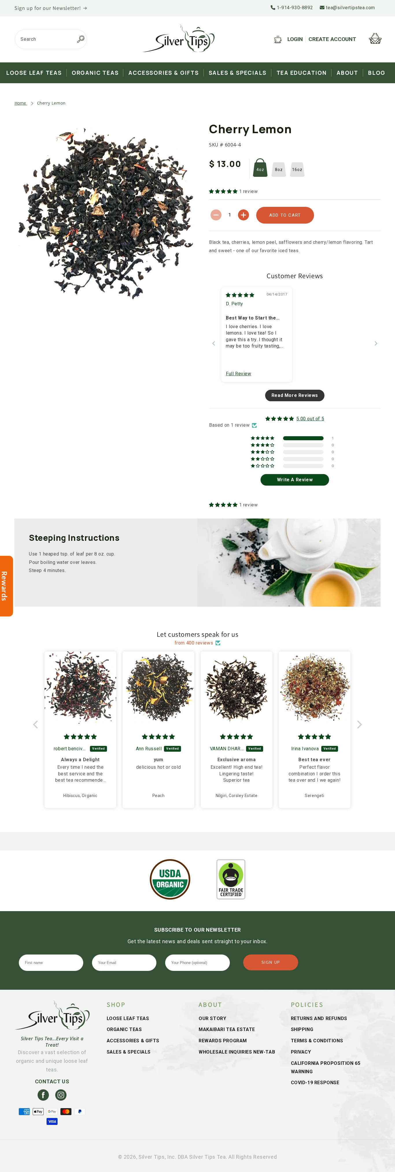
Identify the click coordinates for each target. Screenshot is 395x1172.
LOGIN (295, 39)
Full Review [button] (238, 373)
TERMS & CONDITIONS (317, 1040)
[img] (240, 295)
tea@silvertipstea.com (350, 7)
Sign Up (270, 962)
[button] (224, 191)
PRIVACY (301, 1052)
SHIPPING (302, 1029)
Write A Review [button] (295, 479)
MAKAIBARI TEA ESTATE (227, 1029)
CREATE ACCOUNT (332, 39)
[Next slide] (376, 343)
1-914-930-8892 (294, 7)
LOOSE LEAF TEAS (128, 1018)
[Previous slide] (213, 343)
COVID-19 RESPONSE (315, 1082)
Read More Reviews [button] (295, 395)
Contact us (52, 1081)
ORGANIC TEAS (124, 1029)
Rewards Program (223, 1040)
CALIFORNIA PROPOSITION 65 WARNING (326, 1067)
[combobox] (51, 39)
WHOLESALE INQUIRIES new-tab (237, 1052)
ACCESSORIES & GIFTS (133, 1040)
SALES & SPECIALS (129, 1052)
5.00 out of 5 (310, 418)
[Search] (80, 39)
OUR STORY (212, 1018)
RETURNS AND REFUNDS (319, 1018)
